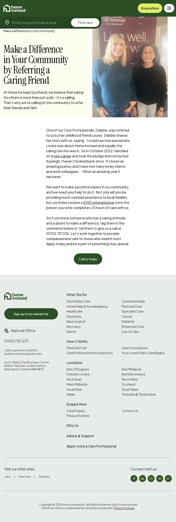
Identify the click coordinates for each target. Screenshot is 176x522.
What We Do (77, 294)
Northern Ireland (133, 374)
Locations (74, 362)
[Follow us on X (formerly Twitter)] (168, 478)
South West (130, 389)
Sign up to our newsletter (31, 314)
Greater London (78, 374)
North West (130, 379)
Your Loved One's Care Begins (143, 353)
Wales (71, 394)
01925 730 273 (16, 341)
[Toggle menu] (169, 8)
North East (74, 379)
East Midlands (131, 369)
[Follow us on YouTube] (159, 478)
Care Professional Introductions (90, 353)
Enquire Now (150, 8)
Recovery (73, 326)
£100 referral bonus (98, 202)
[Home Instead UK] (15, 296)
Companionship (133, 301)
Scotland (128, 384)
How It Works (77, 341)
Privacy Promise (78, 416)
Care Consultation (135, 348)
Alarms (71, 331)
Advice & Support (80, 436)
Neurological (76, 321)
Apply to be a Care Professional (91, 446)
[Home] (14, 8)
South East (74, 389)
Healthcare (75, 311)
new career (62, 156)
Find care (85, 22)
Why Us (73, 425)
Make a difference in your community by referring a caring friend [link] (30, 31)
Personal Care (132, 306)
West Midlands (77, 384)
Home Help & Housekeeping (87, 306)
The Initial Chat (77, 348)
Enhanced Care (133, 326)
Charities (44, 476)
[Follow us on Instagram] (151, 478)
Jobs (7, 476)
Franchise (24, 476)
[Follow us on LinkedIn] (142, 478)
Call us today (88, 259)
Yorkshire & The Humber (139, 394)
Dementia (74, 316)
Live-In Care (130, 331)
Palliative (128, 321)
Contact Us (130, 411)
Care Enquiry (76, 411)
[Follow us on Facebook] (133, 478)
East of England (78, 369)
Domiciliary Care (78, 301)
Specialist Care (133, 311)
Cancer (127, 316)
